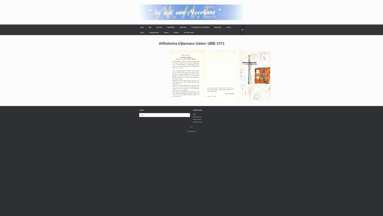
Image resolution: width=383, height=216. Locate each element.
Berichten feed (197, 117)
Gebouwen (183, 27)
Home (142, 27)
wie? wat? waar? (189, 32)
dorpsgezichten (154, 32)
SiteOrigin (190, 131)
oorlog (228, 27)
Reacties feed (197, 119)
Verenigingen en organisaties (200, 27)
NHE (150, 27)
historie (166, 32)
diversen (176, 32)
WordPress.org (197, 122)
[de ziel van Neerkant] (191, 12)
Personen (159, 27)
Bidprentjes (217, 27)
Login (194, 114)
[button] (242, 29)
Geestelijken (171, 27)
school (142, 32)
